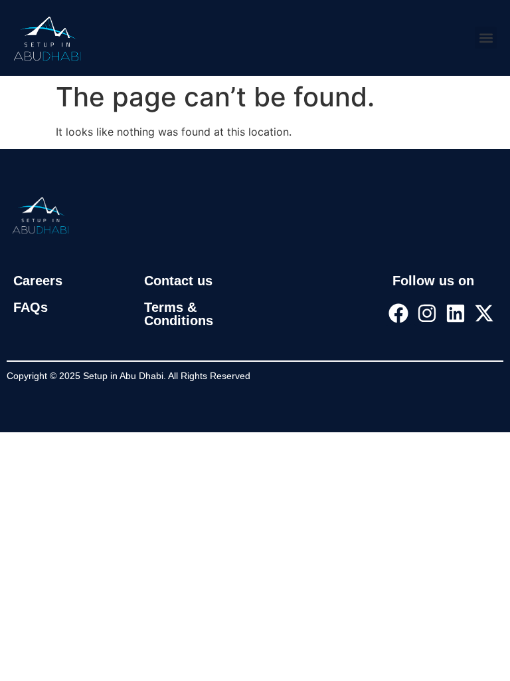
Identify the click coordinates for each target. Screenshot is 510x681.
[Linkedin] (455, 313)
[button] (486, 38)
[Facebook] (398, 313)
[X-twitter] (484, 313)
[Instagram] (427, 313)
